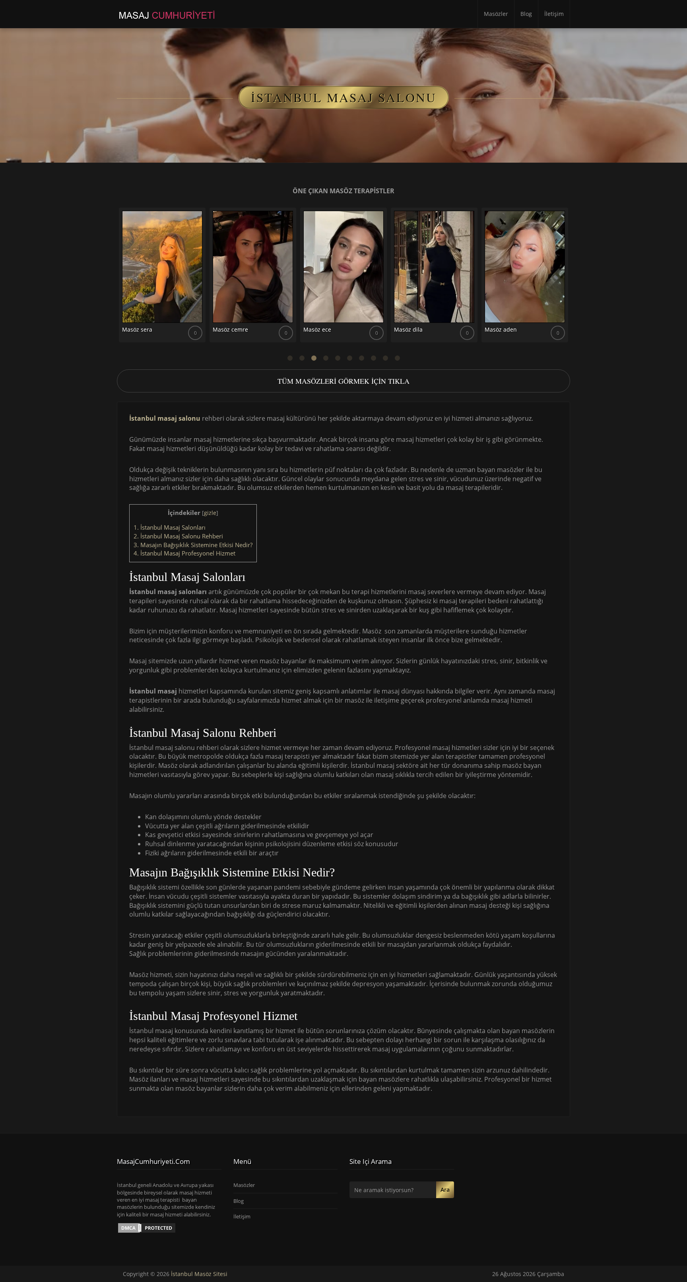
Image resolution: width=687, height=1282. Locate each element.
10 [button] (397, 358)
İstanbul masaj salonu (164, 418)
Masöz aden (501, 329)
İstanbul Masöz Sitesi (199, 1274)
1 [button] (290, 358)
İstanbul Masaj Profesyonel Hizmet (184, 553)
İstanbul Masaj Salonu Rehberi (178, 536)
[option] (162, 278)
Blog (526, 13)
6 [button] (349, 358)
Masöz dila (408, 329)
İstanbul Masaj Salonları (170, 527)
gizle (210, 513)
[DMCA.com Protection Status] (147, 1227)
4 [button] (326, 358)
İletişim (554, 13)
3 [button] (314, 358)
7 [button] (361, 358)
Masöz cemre (230, 329)
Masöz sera (137, 329)
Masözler (496, 13)
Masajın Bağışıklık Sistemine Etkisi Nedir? (193, 545)
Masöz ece (317, 329)
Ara (445, 1189)
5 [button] (338, 358)
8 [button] (373, 358)
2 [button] (302, 358)
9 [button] (385, 358)
